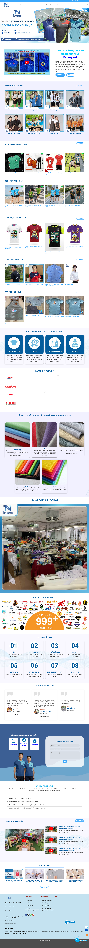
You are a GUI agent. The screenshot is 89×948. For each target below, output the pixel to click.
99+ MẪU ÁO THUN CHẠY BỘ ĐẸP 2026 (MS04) (33, 206)
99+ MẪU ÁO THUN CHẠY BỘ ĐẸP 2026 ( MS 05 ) (14, 206)
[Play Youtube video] (27, 62)
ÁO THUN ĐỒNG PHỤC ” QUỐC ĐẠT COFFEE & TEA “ (54, 317)
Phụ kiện (28, 908)
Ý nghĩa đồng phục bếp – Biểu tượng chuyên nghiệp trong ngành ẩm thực (34, 881)
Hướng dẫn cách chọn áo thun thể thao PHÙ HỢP (14, 881)
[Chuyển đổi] (8, 798)
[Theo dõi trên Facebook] (26, 915)
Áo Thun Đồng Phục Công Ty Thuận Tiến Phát (34, 284)
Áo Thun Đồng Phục (31, 910)
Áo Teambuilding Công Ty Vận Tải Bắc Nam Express (53, 252)
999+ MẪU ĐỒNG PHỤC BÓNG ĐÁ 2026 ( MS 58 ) (34, 173)
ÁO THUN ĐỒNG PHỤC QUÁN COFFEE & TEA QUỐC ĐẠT (74, 317)
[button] (6, 1)
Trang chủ (18, 4)
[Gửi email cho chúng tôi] (28, 915)
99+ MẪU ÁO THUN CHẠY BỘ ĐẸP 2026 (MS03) (53, 206)
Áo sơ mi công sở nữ (69, 284)
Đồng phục (29, 4)
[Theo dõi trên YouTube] (33, 915)
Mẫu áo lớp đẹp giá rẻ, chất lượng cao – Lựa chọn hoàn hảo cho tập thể (54, 881)
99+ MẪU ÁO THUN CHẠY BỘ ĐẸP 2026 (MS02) (73, 206)
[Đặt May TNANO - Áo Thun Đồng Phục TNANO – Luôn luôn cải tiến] (7, 5)
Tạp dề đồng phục (38, 4)
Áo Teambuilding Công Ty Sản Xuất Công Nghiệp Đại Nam (13, 248)
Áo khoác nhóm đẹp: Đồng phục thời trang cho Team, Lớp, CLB (75, 881)
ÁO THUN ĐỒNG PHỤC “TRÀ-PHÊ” (32, 315)
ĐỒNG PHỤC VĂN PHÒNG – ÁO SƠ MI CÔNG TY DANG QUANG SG (54, 285)
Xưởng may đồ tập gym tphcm (19, 933)
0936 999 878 (83, 940)
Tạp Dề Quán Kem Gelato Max (11, 323)
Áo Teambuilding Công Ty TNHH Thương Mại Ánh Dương (74, 247)
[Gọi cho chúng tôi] (31, 915)
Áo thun (24, 4)
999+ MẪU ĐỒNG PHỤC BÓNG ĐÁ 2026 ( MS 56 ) (74, 173)
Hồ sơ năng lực (47, 4)
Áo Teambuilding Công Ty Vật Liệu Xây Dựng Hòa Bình (34, 247)
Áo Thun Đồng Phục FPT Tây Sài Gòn (12, 284)
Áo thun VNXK (30, 905)
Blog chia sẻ (55, 4)
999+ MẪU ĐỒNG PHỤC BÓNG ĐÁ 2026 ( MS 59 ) (14, 173)
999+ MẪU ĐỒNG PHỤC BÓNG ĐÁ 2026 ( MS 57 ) (54, 173)
